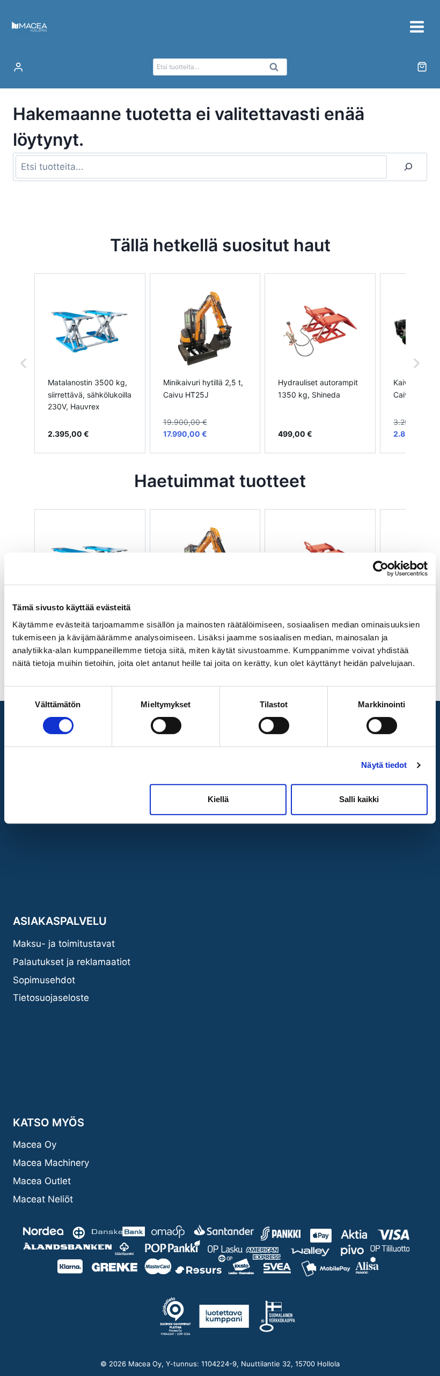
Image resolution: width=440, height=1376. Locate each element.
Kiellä (218, 799)
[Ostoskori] (422, 67)
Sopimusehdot (44, 980)
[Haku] (408, 166)
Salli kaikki (359, 799)
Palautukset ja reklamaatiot (71, 961)
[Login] (18, 67)
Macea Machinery (51, 1162)
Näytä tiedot (384, 764)
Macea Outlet (42, 1181)
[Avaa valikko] (416, 27)
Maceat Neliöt (43, 1199)
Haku (277, 69)
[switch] (166, 725)
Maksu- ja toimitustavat (64, 943)
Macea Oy (34, 1144)
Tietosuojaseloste (51, 997)
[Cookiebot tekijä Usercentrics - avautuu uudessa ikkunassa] (381, 568)
